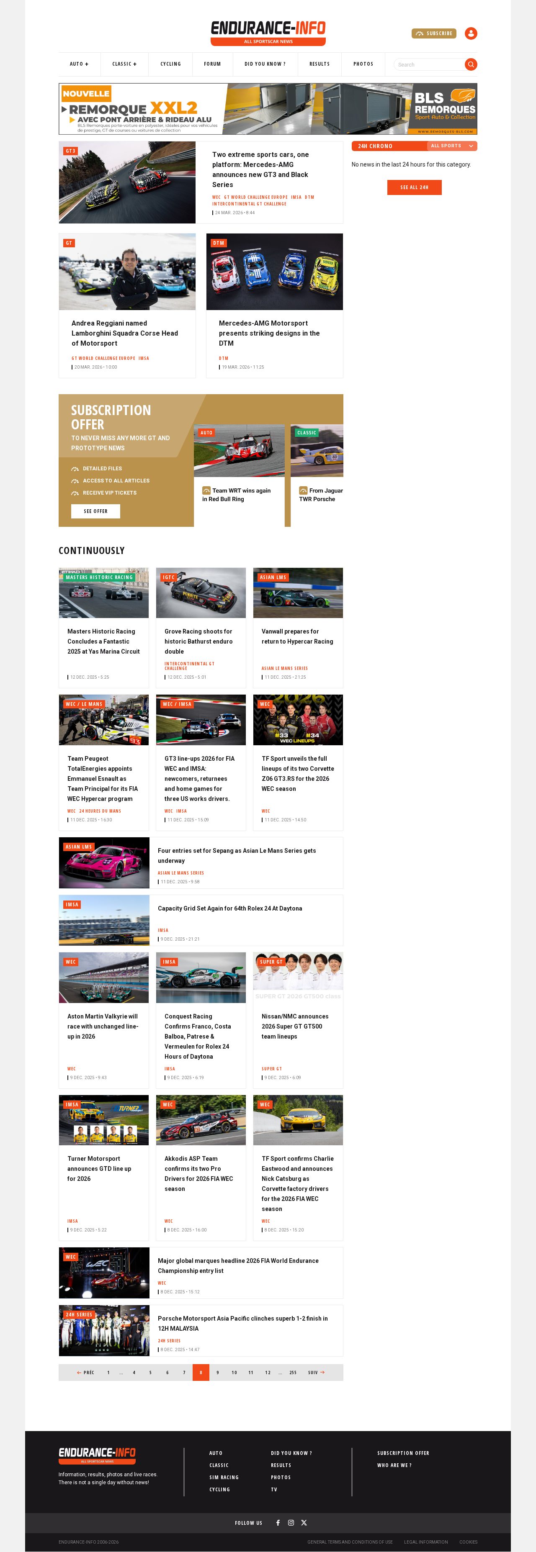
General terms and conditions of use (350, 1542)
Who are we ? (394, 1465)
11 (254, 1372)
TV (274, 1489)
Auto (76, 63)
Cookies (468, 1542)
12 (270, 1372)
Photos (363, 63)
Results (319, 63)
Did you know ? (265, 63)
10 (237, 1372)
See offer (96, 511)
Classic (121, 63)
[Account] (471, 33)
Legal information (426, 1542)
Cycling (170, 63)
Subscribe (438, 33)
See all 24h (414, 187)
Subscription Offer (403, 1453)
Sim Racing (224, 1477)
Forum (212, 63)
